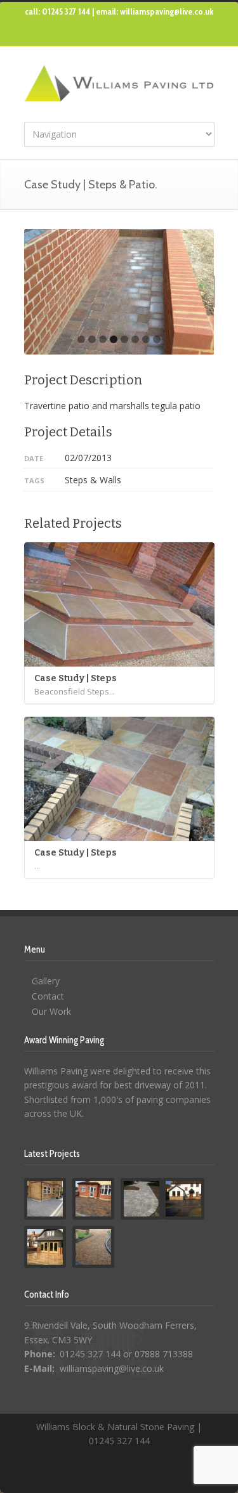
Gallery (46, 981)
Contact (48, 996)
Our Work (51, 1011)
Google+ (132, 33)
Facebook (106, 33)
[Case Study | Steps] (119, 604)
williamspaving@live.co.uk (112, 1368)
